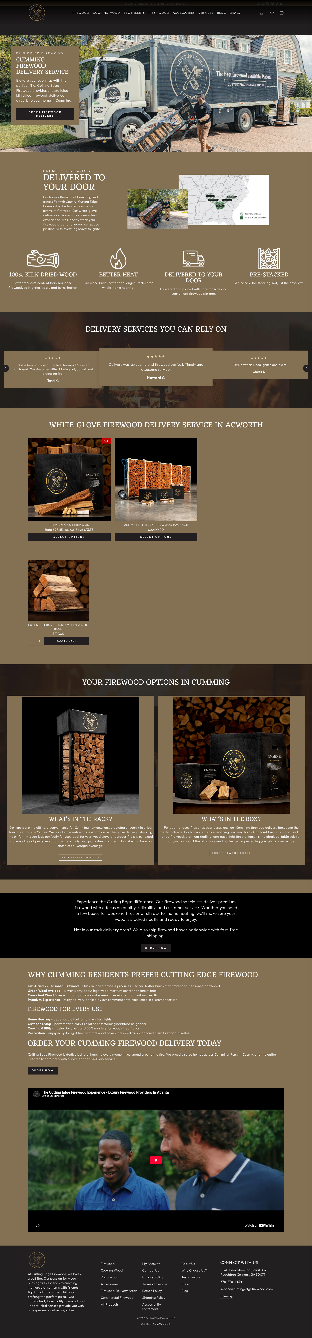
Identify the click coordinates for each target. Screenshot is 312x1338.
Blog (221, 12)
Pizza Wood (158, 12)
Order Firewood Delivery (45, 113)
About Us (188, 1264)
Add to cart (66, 641)
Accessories (184, 12)
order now (156, 947)
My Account (151, 1264)
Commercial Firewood (117, 1297)
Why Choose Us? (194, 1270)
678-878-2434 (231, 1282)
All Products (110, 1304)
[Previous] (5, 368)
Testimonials (190, 1277)
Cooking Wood (106, 12)
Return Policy (152, 1291)
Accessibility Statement (151, 1306)
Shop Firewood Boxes (231, 853)
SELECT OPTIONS (69, 537)
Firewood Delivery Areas (119, 1291)
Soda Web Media (162, 1324)
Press (185, 1284)
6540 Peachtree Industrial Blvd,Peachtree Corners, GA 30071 (244, 1272)
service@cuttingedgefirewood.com (246, 1289)
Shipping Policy (153, 1297)
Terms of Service (154, 1284)
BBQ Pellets (134, 12)
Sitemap (226, 1296)
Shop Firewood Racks (80, 857)
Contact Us (150, 1270)
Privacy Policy (152, 1277)
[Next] (306, 368)
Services (206, 12)
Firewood (80, 12)
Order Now (43, 1070)
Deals (235, 12)
